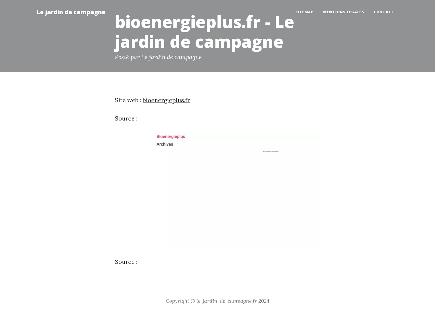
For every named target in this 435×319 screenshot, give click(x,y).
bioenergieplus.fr (166, 100)
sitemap (304, 11)
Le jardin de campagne (70, 12)
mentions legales (343, 11)
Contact (384, 11)
